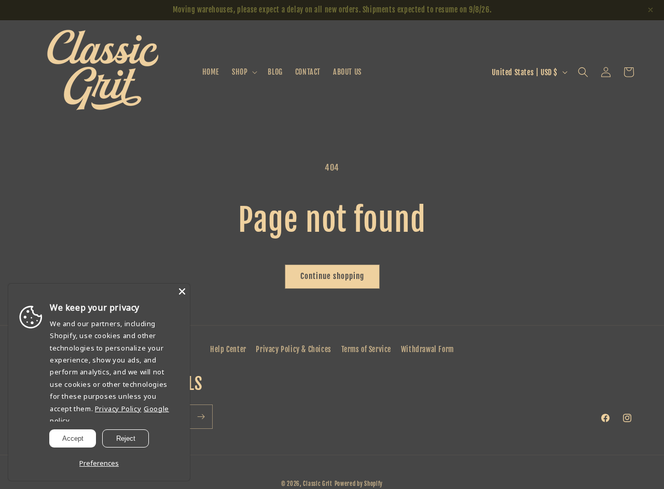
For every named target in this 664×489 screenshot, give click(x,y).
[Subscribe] (200, 416)
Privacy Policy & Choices (293, 349)
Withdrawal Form (427, 349)
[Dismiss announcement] (650, 10)
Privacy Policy (118, 408)
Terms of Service (366, 349)
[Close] (182, 291)
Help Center (228, 349)
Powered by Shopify (359, 483)
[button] (243, 72)
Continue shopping (332, 276)
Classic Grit (317, 483)
